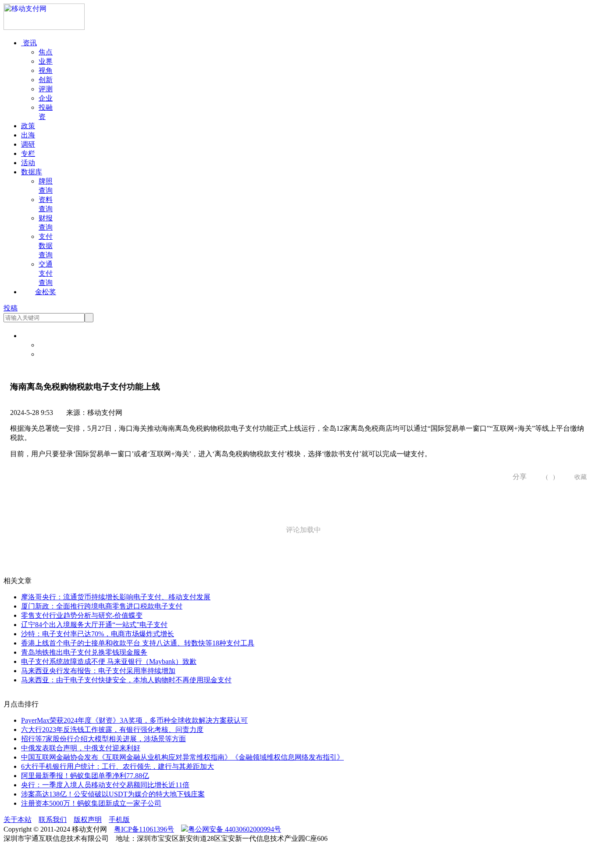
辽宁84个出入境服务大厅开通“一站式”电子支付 (94, 624)
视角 (46, 70)
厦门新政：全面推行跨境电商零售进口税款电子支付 (101, 606)
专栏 (28, 153)
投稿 (11, 308)
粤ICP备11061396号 (144, 829)
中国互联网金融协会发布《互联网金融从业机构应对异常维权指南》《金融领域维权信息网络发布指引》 (182, 757)
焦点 (46, 52)
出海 (28, 135)
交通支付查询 (46, 273)
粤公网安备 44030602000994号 (234, 829)
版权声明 (88, 819)
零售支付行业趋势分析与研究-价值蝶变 (82, 615)
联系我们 (53, 819)
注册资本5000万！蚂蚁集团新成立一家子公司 (91, 803)
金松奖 (45, 291)
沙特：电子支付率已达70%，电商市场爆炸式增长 (97, 634)
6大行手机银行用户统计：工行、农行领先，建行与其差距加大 (117, 766)
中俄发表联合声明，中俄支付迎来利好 (80, 748)
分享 (516, 476)
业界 (46, 61)
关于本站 (18, 819)
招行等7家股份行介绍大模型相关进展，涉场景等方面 (103, 738)
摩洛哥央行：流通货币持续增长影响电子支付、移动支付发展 (115, 597)
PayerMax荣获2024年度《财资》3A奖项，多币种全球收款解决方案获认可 (134, 720)
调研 (28, 144)
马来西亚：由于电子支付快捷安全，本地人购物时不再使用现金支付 (126, 680)
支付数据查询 (46, 246)
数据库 (31, 172)
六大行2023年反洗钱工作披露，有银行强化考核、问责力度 (112, 729)
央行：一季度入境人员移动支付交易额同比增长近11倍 (105, 785)
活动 (28, 162)
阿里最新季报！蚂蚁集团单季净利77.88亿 (85, 775)
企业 (46, 98)
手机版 (119, 819)
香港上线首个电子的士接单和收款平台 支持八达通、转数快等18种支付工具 (137, 643)
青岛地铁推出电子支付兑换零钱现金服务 (84, 652)
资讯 (29, 43)
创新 (46, 79)
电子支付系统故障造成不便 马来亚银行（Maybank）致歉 (108, 661)
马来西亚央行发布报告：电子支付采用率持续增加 (98, 670)
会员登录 (53, 345)
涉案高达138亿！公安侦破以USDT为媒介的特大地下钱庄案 (113, 794)
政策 (28, 126)
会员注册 (53, 354)
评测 (46, 89)
